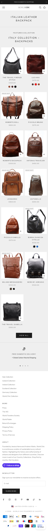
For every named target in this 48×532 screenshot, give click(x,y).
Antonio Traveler (36, 161)
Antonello (35, 199)
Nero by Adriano (35, 282)
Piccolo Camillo (12, 237)
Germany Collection (9, 392)
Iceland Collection (8, 381)
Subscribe (11, 491)
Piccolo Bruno (35, 122)
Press (4, 408)
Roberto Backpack (12, 161)
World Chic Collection (10, 396)
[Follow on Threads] (15, 499)
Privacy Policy (7, 431)
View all (24, 335)
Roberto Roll (12, 122)
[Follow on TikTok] (34, 499)
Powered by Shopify (33, 511)
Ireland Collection (8, 385)
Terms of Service (8, 435)
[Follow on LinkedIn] (40, 499)
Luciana (36, 77)
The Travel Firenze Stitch (12, 79)
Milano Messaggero (12, 282)
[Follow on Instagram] (9, 499)
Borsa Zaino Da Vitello (35, 239)
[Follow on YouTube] (28, 499)
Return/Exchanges (9, 423)
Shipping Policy (7, 427)
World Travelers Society (11, 415)
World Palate (7, 419)
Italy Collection (7, 377)
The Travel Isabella (12, 324)
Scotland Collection (9, 388)
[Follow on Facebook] (3, 499)
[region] (24, 354)
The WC (5, 412)
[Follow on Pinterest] (22, 499)
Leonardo (12, 199)
